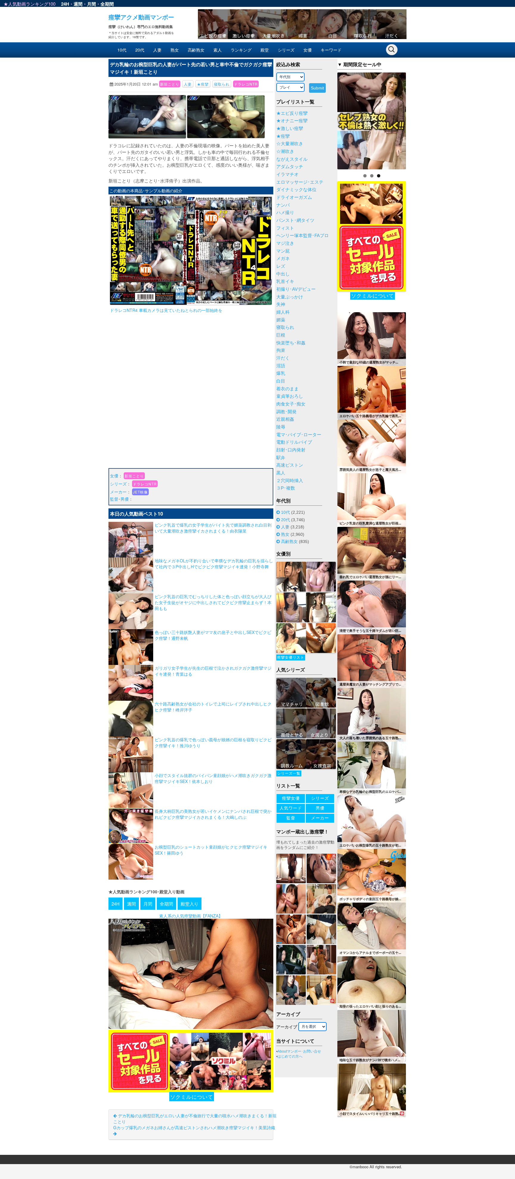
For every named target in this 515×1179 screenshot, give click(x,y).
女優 (307, 50)
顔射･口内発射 (290, 450)
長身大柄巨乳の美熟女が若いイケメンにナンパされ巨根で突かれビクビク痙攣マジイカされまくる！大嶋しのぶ (213, 814)
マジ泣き (285, 243)
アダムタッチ (289, 166)
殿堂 (264, 50)
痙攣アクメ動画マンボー (141, 17)
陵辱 (280, 427)
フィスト (285, 228)
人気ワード (291, 808)
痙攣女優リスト (290, 657)
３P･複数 (285, 488)
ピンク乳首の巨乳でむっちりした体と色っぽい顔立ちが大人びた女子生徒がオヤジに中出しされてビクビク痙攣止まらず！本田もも (213, 602)
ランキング (241, 50)
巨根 (280, 335)
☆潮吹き (285, 151)
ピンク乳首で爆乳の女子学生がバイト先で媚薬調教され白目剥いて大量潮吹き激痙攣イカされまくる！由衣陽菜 (213, 528)
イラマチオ (287, 174)
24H (65, 4)
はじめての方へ (290, 1056)
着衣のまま (287, 388)
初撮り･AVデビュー (296, 289)
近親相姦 (285, 419)
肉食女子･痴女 (290, 404)
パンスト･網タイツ (295, 220)
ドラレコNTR (246, 83)
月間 (91, 4)
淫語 (280, 365)
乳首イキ (285, 281)
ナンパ (283, 205)
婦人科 (283, 312)
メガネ (283, 258)
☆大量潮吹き (289, 143)
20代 (139, 50)
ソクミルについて (191, 1096)
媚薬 (280, 320)
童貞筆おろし (289, 396)
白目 (280, 381)
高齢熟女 (196, 50)
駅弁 (280, 457)
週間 (78, 4)
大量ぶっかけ (289, 297)
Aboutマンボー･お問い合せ (299, 1051)
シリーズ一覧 (288, 773)
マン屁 (283, 251)
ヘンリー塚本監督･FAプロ (302, 235)
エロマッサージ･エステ (299, 182)
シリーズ (286, 50)
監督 (114, 499)
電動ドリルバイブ (294, 442)
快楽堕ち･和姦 (290, 343)
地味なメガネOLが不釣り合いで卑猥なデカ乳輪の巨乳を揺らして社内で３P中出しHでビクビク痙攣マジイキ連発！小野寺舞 (214, 564)
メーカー (118, 492)
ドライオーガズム (294, 197)
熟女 (174, 50)
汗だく (283, 358)
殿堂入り (189, 904)
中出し (283, 274)
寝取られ (221, 83)
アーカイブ (286, 1027)
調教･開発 (286, 411)
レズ (280, 266)
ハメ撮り (285, 212)
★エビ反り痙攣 (292, 113)
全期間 (107, 4)
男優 (124, 499)
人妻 (157, 50)
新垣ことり (169, 83)
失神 (280, 304)
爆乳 (280, 373)
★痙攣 (203, 83)
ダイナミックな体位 (296, 189)
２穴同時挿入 (289, 480)
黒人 (280, 473)
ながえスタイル (292, 159)
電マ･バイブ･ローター (298, 434)
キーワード (331, 50)
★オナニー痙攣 (292, 120)
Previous (326, 119)
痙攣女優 (291, 798)
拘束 (280, 350)
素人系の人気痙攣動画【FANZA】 (191, 916)
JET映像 (140, 491)
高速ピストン (289, 465)
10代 (121, 50)
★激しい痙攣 (289, 128)
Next (416, 119)
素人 (217, 50)
